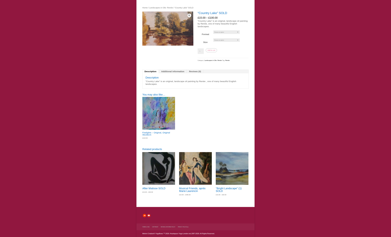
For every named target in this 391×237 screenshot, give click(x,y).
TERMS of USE (146, 226)
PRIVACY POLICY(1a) (183, 226)
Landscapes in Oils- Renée (161, 8)
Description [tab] (150, 71)
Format (205, 34)
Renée (227, 60)
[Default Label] (144, 215)
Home (145, 8)
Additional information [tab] (172, 71)
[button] (189, 15)
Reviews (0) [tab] (195, 71)
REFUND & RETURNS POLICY (168, 226)
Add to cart (211, 50)
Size (205, 42)
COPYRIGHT (155, 226)
